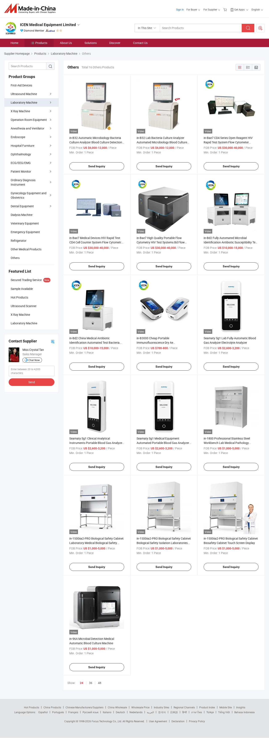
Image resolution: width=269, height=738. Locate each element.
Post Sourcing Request (260, 28)
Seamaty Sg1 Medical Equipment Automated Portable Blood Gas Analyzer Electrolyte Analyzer (163, 442)
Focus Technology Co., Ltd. (107, 721)
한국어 (162, 712)
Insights (240, 707)
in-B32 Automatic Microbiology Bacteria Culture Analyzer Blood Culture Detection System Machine (95, 142)
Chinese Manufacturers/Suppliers (84, 707)
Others (15, 258)
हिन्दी (184, 712)
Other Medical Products (26, 249)
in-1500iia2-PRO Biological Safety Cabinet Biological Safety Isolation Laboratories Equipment (164, 542)
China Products (52, 707)
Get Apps (239, 9)
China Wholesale (117, 707)
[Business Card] (52, 341)
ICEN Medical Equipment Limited (48, 24)
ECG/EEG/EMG (21, 163)
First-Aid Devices (21, 85)
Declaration (178, 721)
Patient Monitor (21, 171)
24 (81, 683)
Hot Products (31, 707)
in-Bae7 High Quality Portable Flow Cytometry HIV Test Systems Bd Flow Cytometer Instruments (161, 242)
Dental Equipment (22, 206)
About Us (66, 43)
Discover (114, 43)
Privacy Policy (197, 721)
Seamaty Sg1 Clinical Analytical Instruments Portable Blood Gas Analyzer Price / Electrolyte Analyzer (96, 442)
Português (58, 712)
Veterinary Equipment (25, 223)
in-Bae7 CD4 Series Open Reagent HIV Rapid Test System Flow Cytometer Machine (228, 142)
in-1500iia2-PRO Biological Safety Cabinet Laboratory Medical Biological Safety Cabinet (96, 542)
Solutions (90, 43)
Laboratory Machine (24, 102)
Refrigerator (18, 241)
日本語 (174, 712)
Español (43, 712)
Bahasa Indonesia (244, 712)
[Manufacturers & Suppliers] (31, 8)
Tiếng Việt (224, 712)
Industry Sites (161, 707)
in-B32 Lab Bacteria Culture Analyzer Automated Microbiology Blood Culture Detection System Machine (162, 142)
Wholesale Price (140, 707)
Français (73, 712)
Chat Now (34, 360)
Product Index (207, 707)
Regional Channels (184, 707)
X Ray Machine (20, 111)
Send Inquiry (96, 166)
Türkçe (210, 712)
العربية (150, 712)
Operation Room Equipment (29, 120)
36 (90, 683)
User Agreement (158, 721)
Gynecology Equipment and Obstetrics (28, 195)
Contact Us (140, 43)
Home (14, 43)
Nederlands (135, 712)
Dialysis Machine (21, 215)
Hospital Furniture (22, 146)
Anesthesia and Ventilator (27, 128)
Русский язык (90, 712)
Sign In (180, 9)
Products (41, 43)
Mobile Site (225, 707)
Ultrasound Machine (24, 94)
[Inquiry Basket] (225, 9)
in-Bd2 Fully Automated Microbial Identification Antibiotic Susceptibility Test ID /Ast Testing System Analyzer (231, 242)
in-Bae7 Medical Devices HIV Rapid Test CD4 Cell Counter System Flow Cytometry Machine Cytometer (96, 242)
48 (99, 683)
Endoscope (18, 137)
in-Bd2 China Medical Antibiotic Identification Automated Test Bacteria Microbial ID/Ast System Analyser (94, 342)
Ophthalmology (21, 154)
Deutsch (120, 712)
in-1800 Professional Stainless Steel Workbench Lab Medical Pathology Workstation (227, 442)
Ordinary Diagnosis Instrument (23, 182)
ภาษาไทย (196, 712)
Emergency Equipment (25, 232)
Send (31, 382)
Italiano (107, 712)
